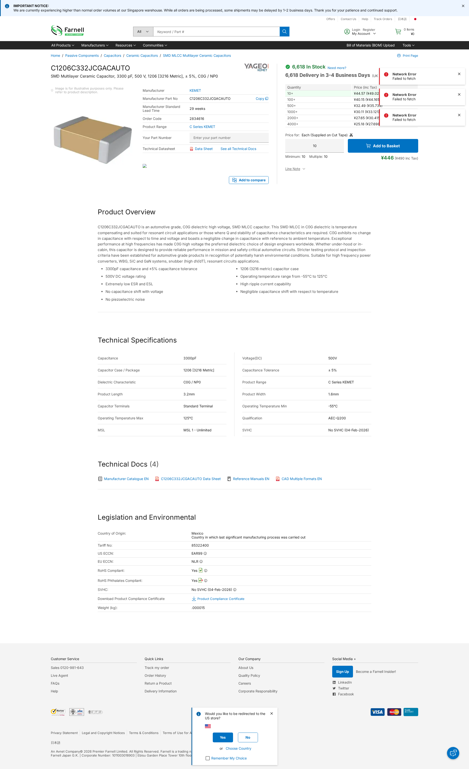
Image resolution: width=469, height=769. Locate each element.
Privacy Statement (64, 733)
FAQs (55, 683)
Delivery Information (161, 691)
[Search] (284, 31)
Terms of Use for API (178, 733)
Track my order (157, 668)
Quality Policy (249, 675)
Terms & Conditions (144, 733)
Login (356, 30)
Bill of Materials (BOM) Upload (371, 45)
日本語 (402, 19)
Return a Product (158, 683)
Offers (330, 19)
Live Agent (59, 675)
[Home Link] (68, 31)
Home (55, 55)
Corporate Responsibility (257, 691)
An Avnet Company (65, 751)
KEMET (195, 90)
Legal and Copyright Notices (103, 733)
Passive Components (82, 55)
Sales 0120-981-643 (67, 668)
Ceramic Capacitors (142, 55)
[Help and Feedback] (453, 753)
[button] (62, 45)
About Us (245, 668)
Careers (244, 683)
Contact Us (348, 19)
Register (369, 30)
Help (365, 19)
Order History (155, 675)
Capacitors (112, 55)
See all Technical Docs (238, 149)
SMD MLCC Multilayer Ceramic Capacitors (197, 55)
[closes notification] (463, 6)
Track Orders (383, 19)
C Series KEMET (202, 127)
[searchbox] (216, 31)
